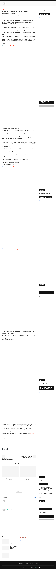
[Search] (50, 17)
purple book (9, 438)
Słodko (20, 7)
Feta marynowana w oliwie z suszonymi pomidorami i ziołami (14, 540)
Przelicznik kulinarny (43, 7)
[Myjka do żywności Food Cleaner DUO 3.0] (28, 471)
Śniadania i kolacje (6, 7)
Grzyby (17, 7)
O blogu (4, 12)
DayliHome (35, 7)
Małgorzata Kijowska (14, 446)
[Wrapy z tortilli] (5, 555)
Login (35, 497)
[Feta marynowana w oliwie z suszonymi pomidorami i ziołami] (5, 541)
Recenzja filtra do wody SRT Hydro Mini (46, 193)
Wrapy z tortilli (12, 554)
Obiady (13, 7)
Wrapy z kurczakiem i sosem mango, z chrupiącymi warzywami (14, 548)
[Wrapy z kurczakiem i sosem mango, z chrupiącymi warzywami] (5, 548)
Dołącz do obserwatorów (43, 512)
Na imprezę (9, 12)
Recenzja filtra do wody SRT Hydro (45, 288)
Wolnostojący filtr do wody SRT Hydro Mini (10, 478)
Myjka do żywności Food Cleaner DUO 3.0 (28, 478)
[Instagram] (43, 17)
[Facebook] (42, 17)
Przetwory (26, 7)
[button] (4, 474)
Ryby (31, 7)
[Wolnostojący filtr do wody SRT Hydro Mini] (10, 471)
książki (4, 438)
